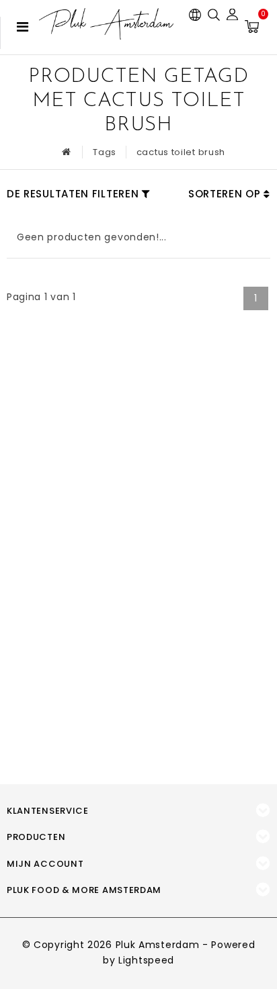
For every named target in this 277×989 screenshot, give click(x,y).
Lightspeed (146, 960)
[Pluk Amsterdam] (106, 24)
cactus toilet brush (180, 152)
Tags (104, 152)
